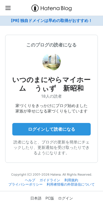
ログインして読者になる (51, 129)
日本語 (35, 198)
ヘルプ (30, 180)
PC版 (49, 198)
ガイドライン (49, 180)
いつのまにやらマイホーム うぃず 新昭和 (51, 83)
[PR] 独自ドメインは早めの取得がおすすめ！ (51, 20)
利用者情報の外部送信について (71, 184)
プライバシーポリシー (25, 184)
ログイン (65, 198)
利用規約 (71, 180)
